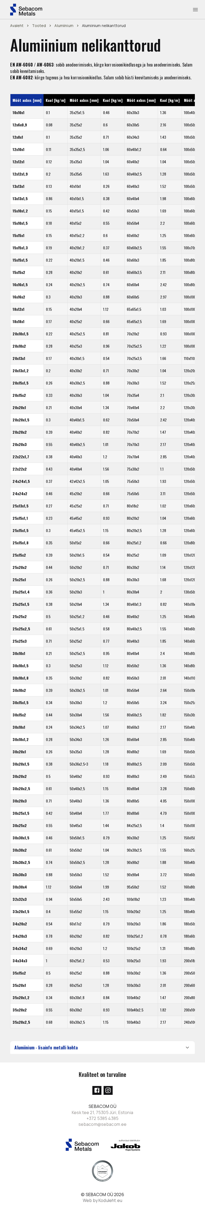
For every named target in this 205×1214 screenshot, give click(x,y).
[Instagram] (108, 1090)
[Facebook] (96, 1090)
